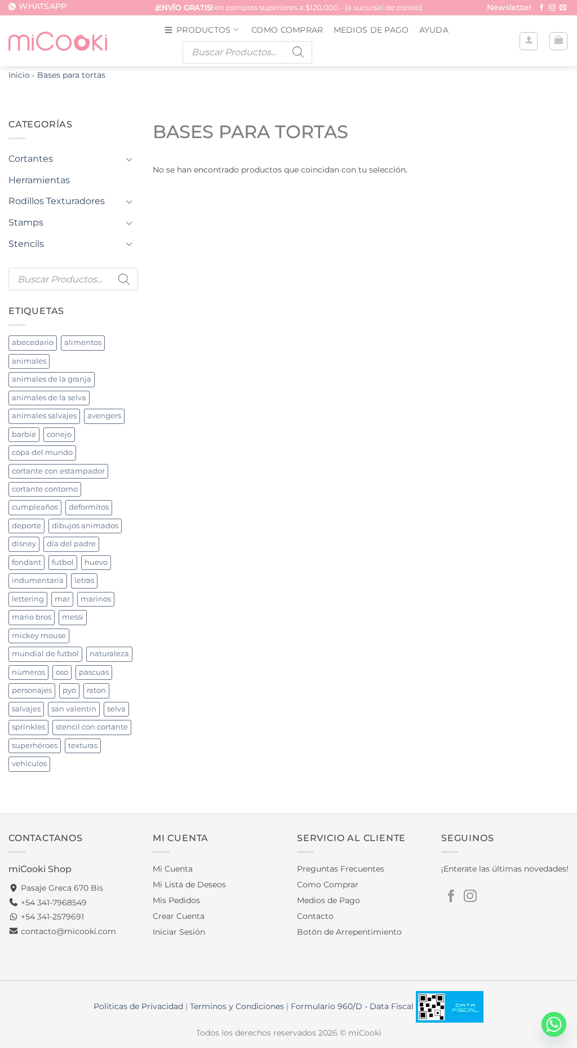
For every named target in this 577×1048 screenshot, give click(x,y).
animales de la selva (49, 397)
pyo (69, 690)
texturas (82, 745)
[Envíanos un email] (563, 8)
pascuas (94, 672)
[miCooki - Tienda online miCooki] (57, 41)
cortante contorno (45, 489)
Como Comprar (287, 30)
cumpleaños (35, 507)
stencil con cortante (92, 727)
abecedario (33, 342)
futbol (63, 562)
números (28, 672)
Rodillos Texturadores (56, 201)
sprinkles (28, 727)
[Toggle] (129, 159)
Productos (203, 30)
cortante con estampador (58, 471)
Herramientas (39, 180)
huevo (96, 562)
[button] (509, 8)
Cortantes (30, 158)
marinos (96, 599)
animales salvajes (44, 416)
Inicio (19, 74)
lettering (28, 599)
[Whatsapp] (554, 1024)
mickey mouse (39, 635)
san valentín (73, 709)
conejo (59, 434)
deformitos (89, 507)
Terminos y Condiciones (237, 1006)
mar (62, 599)
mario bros (31, 617)
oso (62, 672)
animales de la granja (51, 379)
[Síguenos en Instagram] (552, 8)
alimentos (82, 342)
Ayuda (434, 30)
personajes (32, 690)
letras (84, 580)
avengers (104, 416)
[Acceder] (529, 41)
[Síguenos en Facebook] (541, 8)
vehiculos (29, 763)
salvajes (26, 709)
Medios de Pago (371, 30)
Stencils (26, 243)
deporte (26, 525)
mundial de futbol (45, 653)
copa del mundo (42, 452)
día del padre (71, 544)
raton (96, 690)
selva (116, 709)
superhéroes (34, 745)
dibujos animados (85, 525)
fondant (26, 562)
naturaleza (109, 653)
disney (24, 544)
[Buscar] (298, 52)
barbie (24, 434)
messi (72, 617)
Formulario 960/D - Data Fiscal (353, 1006)
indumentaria (38, 580)
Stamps (25, 222)
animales (29, 361)
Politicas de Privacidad (138, 1006)
